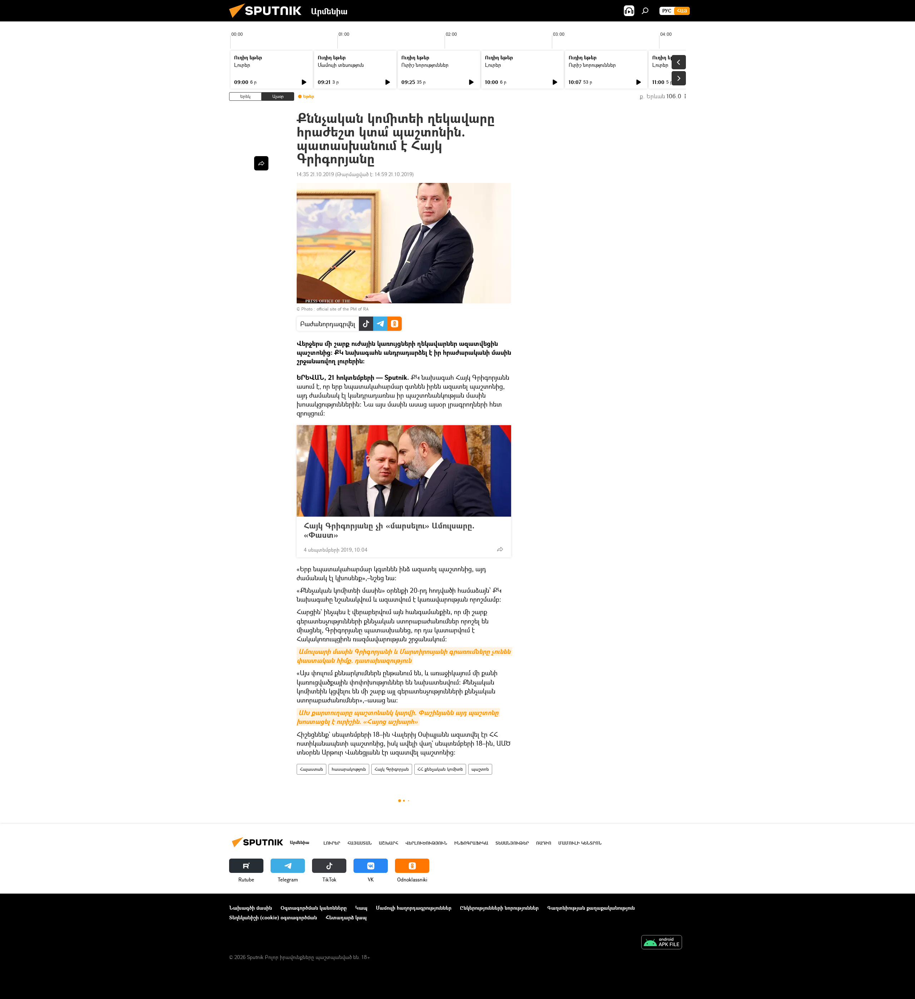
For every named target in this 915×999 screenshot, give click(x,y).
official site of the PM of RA (343, 309)
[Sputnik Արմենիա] (268, 19)
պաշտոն (480, 769)
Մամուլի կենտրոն (580, 843)
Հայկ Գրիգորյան (392, 769)
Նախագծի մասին (250, 907)
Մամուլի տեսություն (341, 64)
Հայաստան (311, 769)
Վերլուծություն (426, 843)
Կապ (361, 907)
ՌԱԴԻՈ (543, 843)
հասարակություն (349, 769)
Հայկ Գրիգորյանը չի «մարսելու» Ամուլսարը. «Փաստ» (389, 530)
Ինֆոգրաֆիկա (471, 843)
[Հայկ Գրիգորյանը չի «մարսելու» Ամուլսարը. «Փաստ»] (404, 471)
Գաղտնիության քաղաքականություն (591, 907)
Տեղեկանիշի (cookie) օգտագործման (273, 917)
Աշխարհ (388, 843)
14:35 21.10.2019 (315, 174)
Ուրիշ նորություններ (425, 64)
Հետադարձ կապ (346, 917)
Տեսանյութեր (512, 843)
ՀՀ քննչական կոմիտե (440, 769)
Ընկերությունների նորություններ (499, 907)
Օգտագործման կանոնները (314, 907)
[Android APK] (661, 943)
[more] (500, 549)
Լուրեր (242, 64)
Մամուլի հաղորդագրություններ (413, 907)
